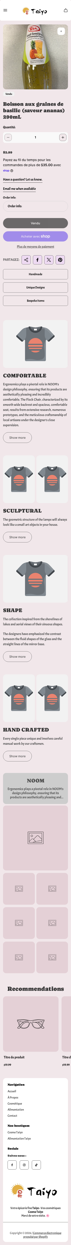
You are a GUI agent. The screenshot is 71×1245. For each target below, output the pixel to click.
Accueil (12, 1091)
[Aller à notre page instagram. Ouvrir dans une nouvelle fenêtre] (24, 1164)
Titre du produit (14, 1057)
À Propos (13, 1097)
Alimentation (16, 1110)
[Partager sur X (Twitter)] (48, 259)
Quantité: (9, 127)
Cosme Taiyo (15, 1132)
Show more (17, 437)
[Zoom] (61, 31)
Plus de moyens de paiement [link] (35, 247)
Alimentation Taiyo (19, 1139)
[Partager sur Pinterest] (60, 259)
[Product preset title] (31, 1024)
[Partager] (26, 259)
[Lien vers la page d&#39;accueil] (35, 1190)
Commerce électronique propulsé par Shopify (42, 1235)
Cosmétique (15, 1104)
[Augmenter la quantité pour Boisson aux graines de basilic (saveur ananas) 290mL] (62, 137)
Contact (12, 1116)
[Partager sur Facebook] (37, 259)
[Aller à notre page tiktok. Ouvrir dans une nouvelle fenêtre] (36, 1164)
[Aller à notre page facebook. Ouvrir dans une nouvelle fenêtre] (12, 1164)
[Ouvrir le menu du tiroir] (5, 10)
